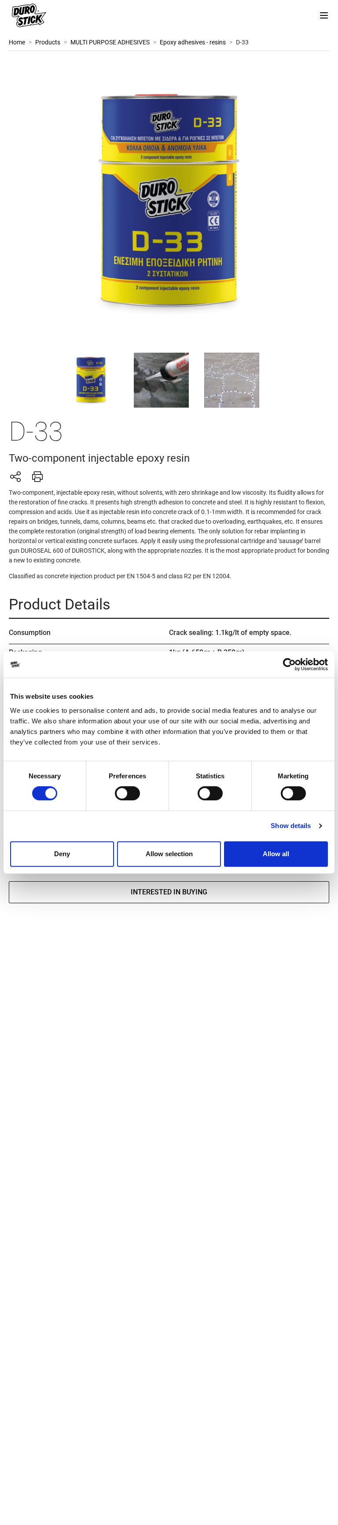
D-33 (242, 42)
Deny (62, 853)
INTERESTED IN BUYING (169, 892)
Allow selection (169, 853)
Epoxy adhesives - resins (193, 42)
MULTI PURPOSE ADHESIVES (110, 42)
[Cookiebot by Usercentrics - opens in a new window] (289, 664)
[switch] (127, 793)
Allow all (276, 853)
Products (47, 42)
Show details (291, 825)
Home (17, 42)
